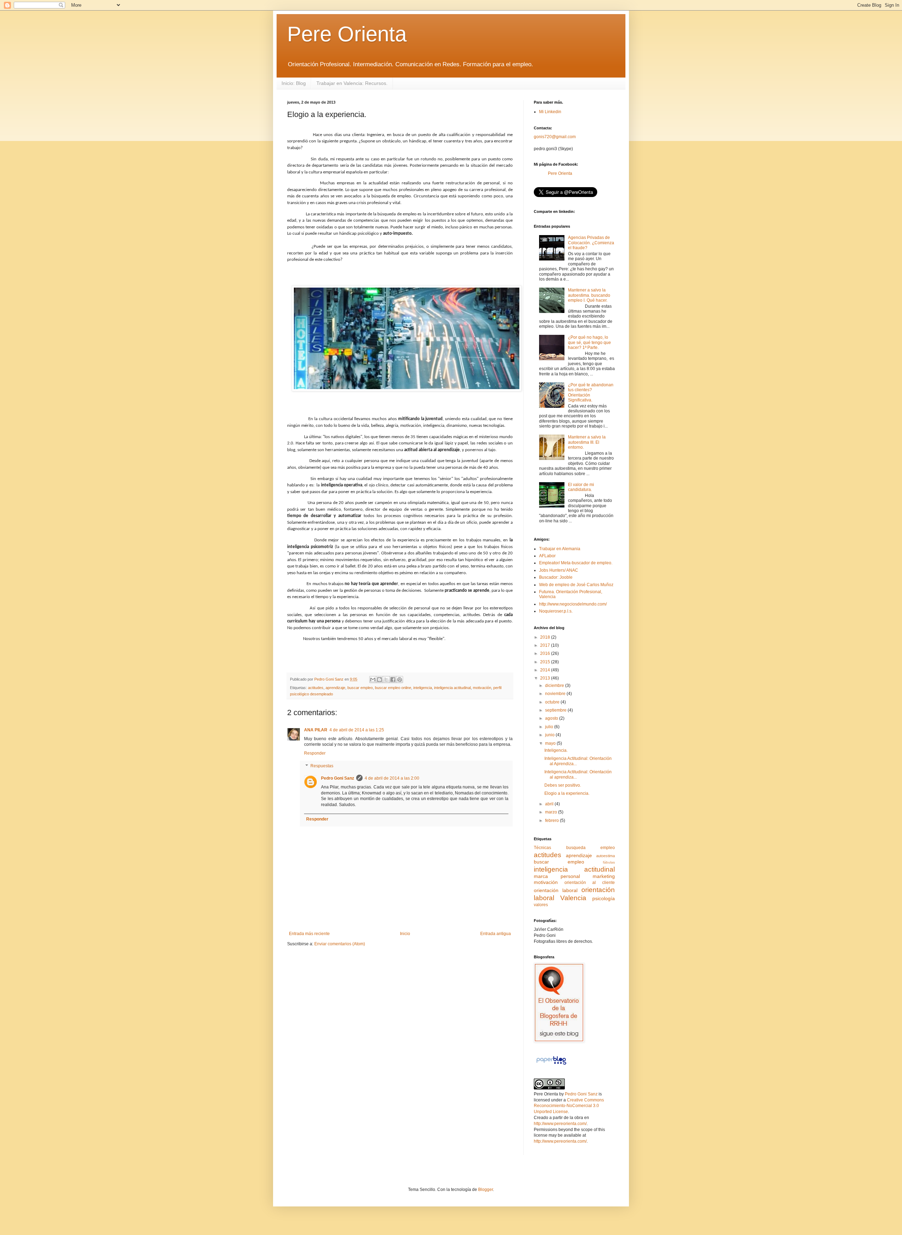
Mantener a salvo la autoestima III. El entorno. (587, 442)
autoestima (605, 856)
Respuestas (321, 765)
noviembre (556, 693)
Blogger (485, 1189)
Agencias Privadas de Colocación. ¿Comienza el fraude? (591, 242)
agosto (552, 718)
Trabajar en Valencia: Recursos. (352, 83)
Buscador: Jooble (556, 577)
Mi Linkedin (550, 111)
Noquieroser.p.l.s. (556, 611)
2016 (545, 653)
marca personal (557, 876)
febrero (552, 820)
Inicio (405, 933)
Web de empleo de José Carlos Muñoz (576, 584)
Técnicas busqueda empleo (574, 847)
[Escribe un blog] (379, 679)
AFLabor (547, 555)
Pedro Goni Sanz (337, 778)
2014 (545, 670)
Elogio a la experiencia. (566, 793)
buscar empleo (360, 688)
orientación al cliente (589, 882)
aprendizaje (335, 688)
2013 (545, 678)
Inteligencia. (556, 750)
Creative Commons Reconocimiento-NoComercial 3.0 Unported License (569, 1106)
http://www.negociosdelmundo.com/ (573, 604)
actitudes (315, 688)
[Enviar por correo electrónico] (372, 679)
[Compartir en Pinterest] (399, 679)
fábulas (609, 862)
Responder (315, 753)
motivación (482, 688)
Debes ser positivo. (562, 785)
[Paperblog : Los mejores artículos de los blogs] (551, 1064)
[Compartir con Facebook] (392, 679)
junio (550, 734)
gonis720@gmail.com (555, 136)
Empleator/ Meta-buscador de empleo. (575, 562)
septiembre (556, 710)
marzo (551, 812)
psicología (603, 898)
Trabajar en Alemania (559, 548)
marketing (604, 876)
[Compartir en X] (386, 679)
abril (550, 803)
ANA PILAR (315, 729)
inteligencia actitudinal (452, 688)
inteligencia (422, 688)
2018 (545, 637)
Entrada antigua (495, 933)
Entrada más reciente (309, 933)
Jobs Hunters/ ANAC (558, 570)
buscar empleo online (393, 688)
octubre (553, 702)
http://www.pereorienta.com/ (560, 1123)
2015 (545, 661)
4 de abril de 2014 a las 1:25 (356, 729)
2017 (545, 645)
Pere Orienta (347, 34)
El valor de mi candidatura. (581, 487)
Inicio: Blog (294, 83)
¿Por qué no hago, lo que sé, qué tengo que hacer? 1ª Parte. (589, 342)
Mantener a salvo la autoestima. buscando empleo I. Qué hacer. (589, 295)
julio (549, 726)
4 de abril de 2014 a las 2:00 (392, 778)
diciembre (555, 685)
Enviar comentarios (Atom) (339, 943)
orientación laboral (555, 890)
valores (541, 904)
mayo (551, 743)
